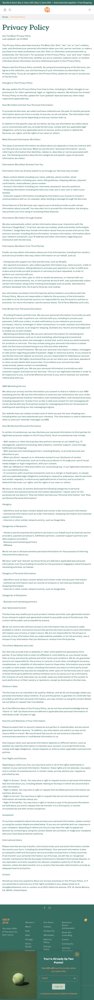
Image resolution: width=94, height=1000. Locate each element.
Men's (28, 926)
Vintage (29, 939)
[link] (58, 986)
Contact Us (49, 931)
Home (5, 17)
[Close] (77, 954)
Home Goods (28, 945)
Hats (27, 935)
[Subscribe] (74, 978)
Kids (27, 931)
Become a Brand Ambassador (67, 925)
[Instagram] (49, 907)
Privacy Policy (47, 948)
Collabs (47, 926)
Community (67, 944)
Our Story (48, 922)
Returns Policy (48, 941)
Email (45, 978)
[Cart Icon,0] (4, 9)
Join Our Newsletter (67, 949)
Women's (29, 922)
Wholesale (49, 935)
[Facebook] (44, 907)
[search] (9, 9)
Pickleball (30, 951)
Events (65, 939)
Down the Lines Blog (67, 934)
